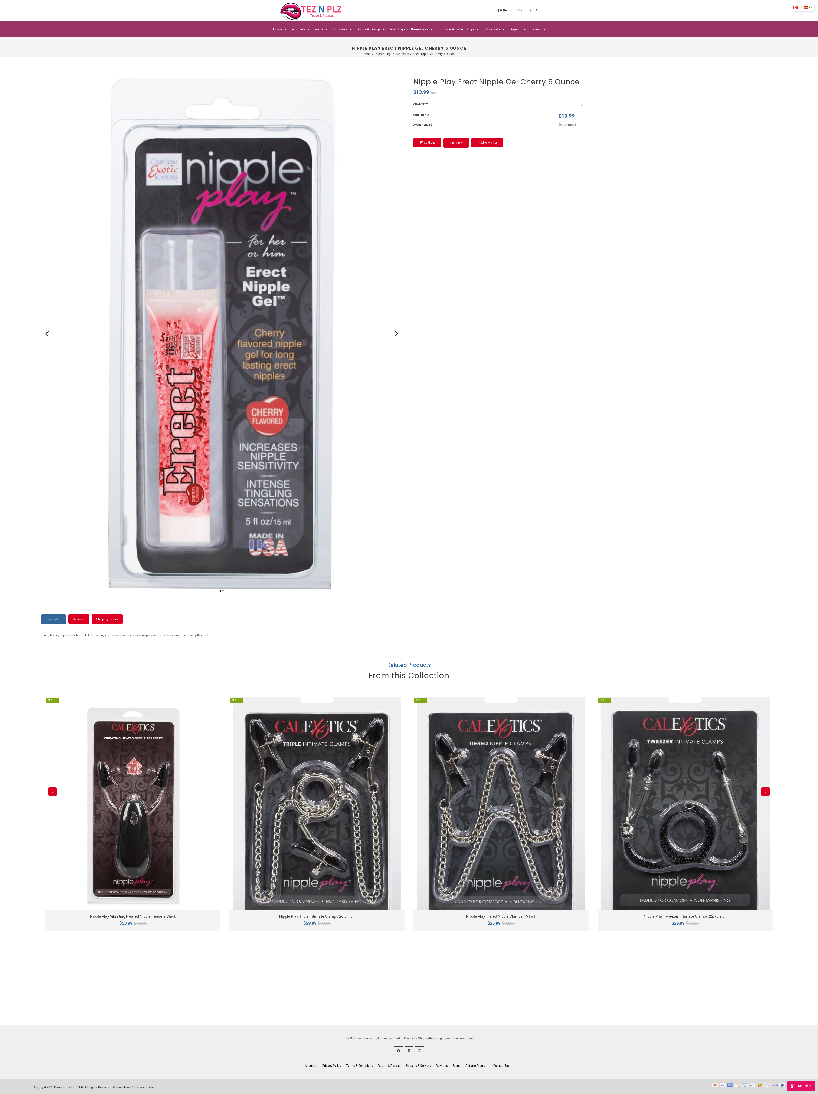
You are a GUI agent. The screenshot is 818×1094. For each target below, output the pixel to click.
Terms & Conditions (359, 1065)
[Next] (396, 334)
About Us (311, 1065)
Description (53, 619)
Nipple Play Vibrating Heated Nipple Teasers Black (133, 916)
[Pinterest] (409, 1050)
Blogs (457, 1065)
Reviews (79, 619)
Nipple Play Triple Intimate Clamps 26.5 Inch (317, 916)
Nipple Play (383, 54)
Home (366, 54)
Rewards (442, 1065)
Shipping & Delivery (418, 1065)
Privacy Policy (331, 1065)
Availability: (423, 124)
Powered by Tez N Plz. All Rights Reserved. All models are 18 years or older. (104, 1087)
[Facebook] (398, 1050)
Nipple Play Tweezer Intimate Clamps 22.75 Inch (685, 916)
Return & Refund (389, 1065)
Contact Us (501, 1065)
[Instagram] (419, 1050)
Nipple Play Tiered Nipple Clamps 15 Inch (501, 916)
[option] (797, 7)
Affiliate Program (476, 1065)
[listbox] (802, 7)
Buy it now (456, 142)
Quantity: (421, 104)
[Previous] (47, 334)
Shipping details (107, 619)
